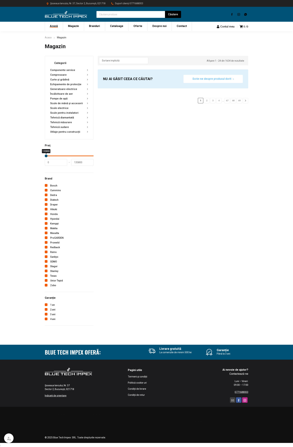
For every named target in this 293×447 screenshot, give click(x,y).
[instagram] (238, 14)
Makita (53, 228)
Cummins (55, 190)
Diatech (54, 199)
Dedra (53, 195)
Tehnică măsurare (61, 122)
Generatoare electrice (63, 89)
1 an (52, 304)
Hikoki (53, 209)
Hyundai (54, 218)
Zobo (53, 285)
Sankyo (54, 256)
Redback (55, 247)
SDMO (53, 261)
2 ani (52, 309)
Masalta (54, 233)
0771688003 (136, 3)
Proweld (55, 242)
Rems (53, 252)
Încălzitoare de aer (61, 93)
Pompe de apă (58, 98)
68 (233, 100)
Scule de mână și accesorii (66, 103)
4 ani (52, 319)
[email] (232, 400)
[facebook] (232, 14)
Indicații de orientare (55, 395)
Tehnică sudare (59, 127)
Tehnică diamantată (62, 117)
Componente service (62, 70)
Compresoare (58, 74)
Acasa (48, 37)
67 (227, 100)
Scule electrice (59, 108)
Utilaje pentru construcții (65, 131)
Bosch (53, 185)
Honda (54, 214)
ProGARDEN (57, 237)
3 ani (52, 314)
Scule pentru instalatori (64, 112)
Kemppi (54, 223)
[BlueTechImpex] (66, 14)
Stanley (54, 271)
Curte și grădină (59, 79)
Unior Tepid (56, 280)
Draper (54, 204)
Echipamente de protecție (65, 84)
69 (239, 100)
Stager (54, 266)
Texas (53, 275)
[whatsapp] (245, 14)
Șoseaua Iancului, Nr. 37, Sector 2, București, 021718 (77, 3)
